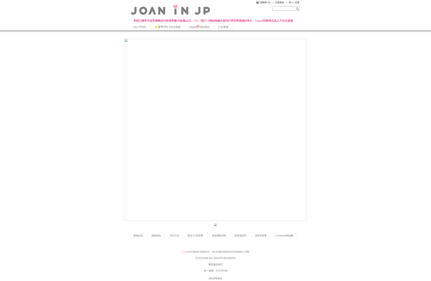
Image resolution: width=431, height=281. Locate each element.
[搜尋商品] (297, 8)
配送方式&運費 (195, 235)
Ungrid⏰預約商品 (199, 26)
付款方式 (174, 235)
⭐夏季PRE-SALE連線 (167, 26)
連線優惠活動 (219, 235)
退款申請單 (261, 235)
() (265, 2)
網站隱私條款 (215, 278)
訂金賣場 (223, 26)
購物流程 (138, 235)
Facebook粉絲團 (284, 235)
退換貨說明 (240, 235)
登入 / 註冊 (294, 2)
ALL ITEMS (140, 26)
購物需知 (156, 235)
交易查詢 (279, 2)
